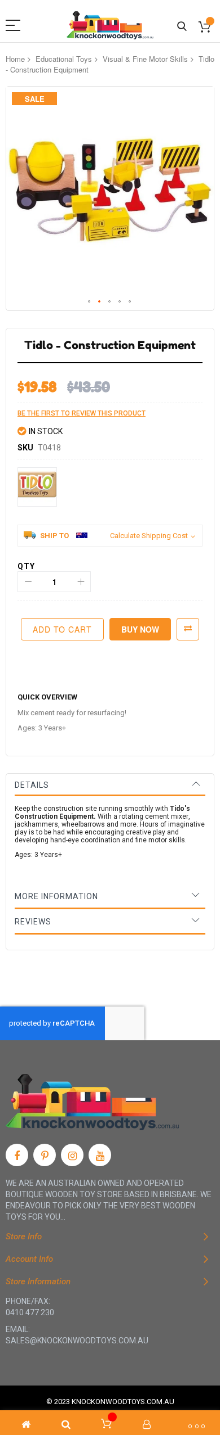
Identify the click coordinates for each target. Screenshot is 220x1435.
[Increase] (80, 582)
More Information (56, 896)
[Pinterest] (44, 1155)
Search (182, 27)
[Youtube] (100, 1155)
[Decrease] (28, 582)
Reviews (33, 921)
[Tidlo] (37, 487)
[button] (90, 302)
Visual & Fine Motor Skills (145, 58)
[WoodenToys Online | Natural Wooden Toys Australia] (110, 25)
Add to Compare (188, 629)
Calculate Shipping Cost (149, 535)
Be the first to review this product (81, 413)
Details (32, 784)
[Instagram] (72, 1155)
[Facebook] (17, 1155)
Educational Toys (64, 58)
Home (15, 58)
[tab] (110, 785)
